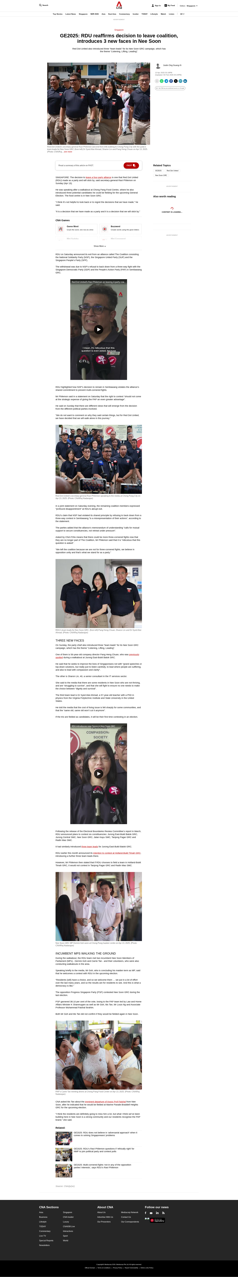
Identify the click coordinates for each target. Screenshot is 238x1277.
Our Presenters (104, 1222)
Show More (99, 246)
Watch (163, 14)
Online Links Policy (146, 1268)
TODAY (145, 14)
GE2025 (158, 171)
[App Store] (148, 1220)
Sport (65, 1236)
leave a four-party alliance (98, 177)
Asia (103, 14)
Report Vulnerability (131, 1268)
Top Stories (57, 14)
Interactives (68, 1231)
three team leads (89, 846)
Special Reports (46, 1241)
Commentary (124, 14)
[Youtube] (151, 1213)
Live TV (42, 1236)
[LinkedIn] (185, 82)
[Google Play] (146, 1220)
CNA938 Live (69, 1226)
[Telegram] (166, 82)
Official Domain (90, 1268)
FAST (129, 165)
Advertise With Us (105, 1217)
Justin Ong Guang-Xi (172, 65)
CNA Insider (68, 1217)
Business (43, 1217)
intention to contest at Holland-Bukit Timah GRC (117, 853)
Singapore (83, 14)
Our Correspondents (130, 1222)
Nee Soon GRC (161, 175)
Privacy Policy (117, 1268)
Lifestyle (154, 14)
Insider (136, 14)
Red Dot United (172, 171)
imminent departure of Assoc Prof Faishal (105, 1101)
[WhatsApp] (162, 82)
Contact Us (126, 1217)
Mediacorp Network (129, 1212)
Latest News (70, 14)
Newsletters (44, 1245)
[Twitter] (176, 82)
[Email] (180, 82)
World (65, 1241)
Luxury (66, 1222)
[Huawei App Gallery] (157, 1220)
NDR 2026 (94, 14)
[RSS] (163, 1213)
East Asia (112, 14)
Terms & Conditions (104, 1268)
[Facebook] (171, 82)
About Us (101, 1212)
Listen (171, 14)
